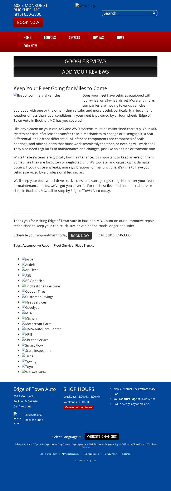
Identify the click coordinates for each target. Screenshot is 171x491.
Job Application (91, 453)
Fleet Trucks (84, 245)
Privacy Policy (110, 453)
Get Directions (22, 406)
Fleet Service (63, 245)
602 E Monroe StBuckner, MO (31, 8)
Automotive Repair (37, 245)
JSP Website (138, 444)
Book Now (28, 22)
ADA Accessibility (70, 453)
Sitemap (126, 453)
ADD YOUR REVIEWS (85, 71)
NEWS (120, 38)
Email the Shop (34, 420)
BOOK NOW (80, 235)
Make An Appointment (79, 407)
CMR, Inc (126, 444)
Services (74, 38)
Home (27, 38)
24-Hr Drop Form (48, 453)
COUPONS (50, 38)
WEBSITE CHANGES (102, 436)
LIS (94, 460)
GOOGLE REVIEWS (85, 61)
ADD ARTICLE (81, 460)
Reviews (98, 38)
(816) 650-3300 (27, 14)
